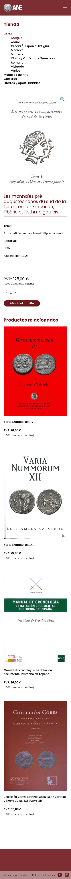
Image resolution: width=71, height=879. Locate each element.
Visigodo (17, 66)
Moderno (17, 54)
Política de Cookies (43, 875)
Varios (15, 70)
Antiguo (17, 38)
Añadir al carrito (22, 303)
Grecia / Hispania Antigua (30, 46)
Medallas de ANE (16, 75)
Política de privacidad (14, 875)
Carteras (10, 79)
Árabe (15, 42)
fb (60, 875)
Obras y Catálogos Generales (33, 58)
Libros (8, 34)
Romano (17, 62)
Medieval (17, 50)
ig (67, 875)
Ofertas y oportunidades (22, 83)
